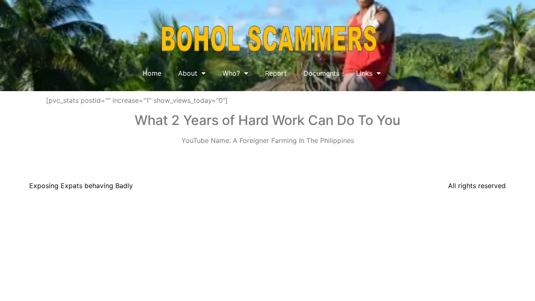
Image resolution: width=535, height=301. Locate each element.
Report (276, 73)
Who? (231, 73)
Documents (321, 73)
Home (152, 73)
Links (364, 73)
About (187, 73)
